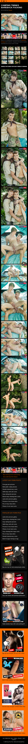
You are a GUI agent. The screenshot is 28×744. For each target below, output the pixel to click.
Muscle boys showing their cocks (11, 496)
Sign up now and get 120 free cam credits (13, 653)
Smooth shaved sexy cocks (10, 489)
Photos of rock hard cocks (10, 506)
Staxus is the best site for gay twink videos (13, 733)
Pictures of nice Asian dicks (10, 501)
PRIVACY (20, 738)
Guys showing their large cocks (11, 531)
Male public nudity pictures (10, 487)
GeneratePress (21, 741)
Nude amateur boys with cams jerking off (13, 624)
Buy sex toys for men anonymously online (14, 567)
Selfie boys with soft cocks (10, 491)
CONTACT (14, 739)
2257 (24, 738)
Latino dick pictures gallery (10, 499)
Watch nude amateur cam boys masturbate (13, 680)
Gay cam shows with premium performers (14, 595)
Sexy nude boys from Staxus (10, 476)
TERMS (15, 738)
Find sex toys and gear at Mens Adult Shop (13, 706)
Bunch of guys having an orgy (10, 538)
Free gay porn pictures (9, 484)
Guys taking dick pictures (9, 494)
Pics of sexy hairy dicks (9, 504)
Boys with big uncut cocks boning (11, 474)
